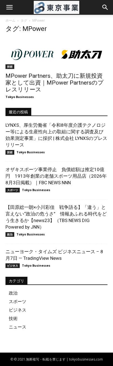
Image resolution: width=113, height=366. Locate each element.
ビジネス (12, 265)
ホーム (10, 20)
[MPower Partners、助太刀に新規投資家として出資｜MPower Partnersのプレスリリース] (56, 53)
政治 (10, 234)
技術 (10, 66)
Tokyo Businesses (19, 97)
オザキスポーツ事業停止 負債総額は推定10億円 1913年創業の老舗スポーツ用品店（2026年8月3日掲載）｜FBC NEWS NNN (56, 176)
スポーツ (12, 190)
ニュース (17, 327)
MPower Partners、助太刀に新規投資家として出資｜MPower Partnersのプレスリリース (54, 83)
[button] (9, 7)
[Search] (105, 7)
